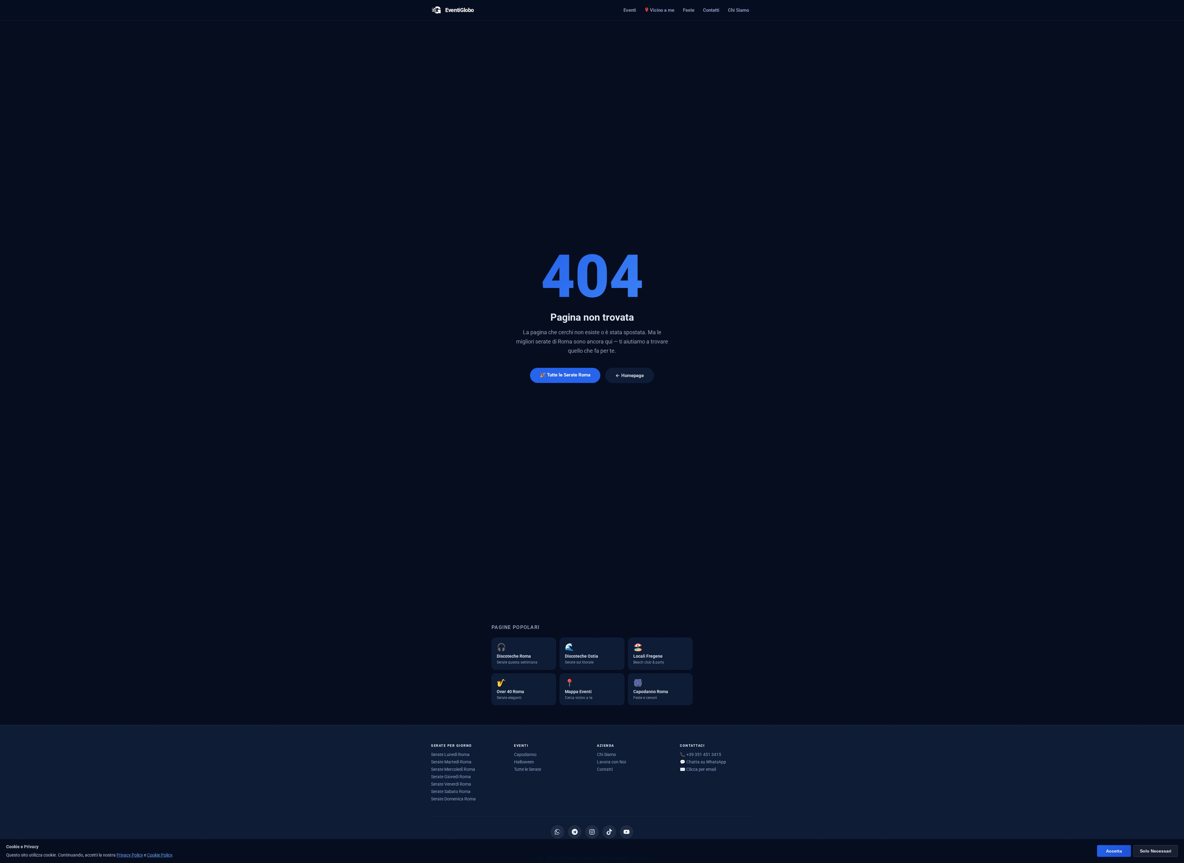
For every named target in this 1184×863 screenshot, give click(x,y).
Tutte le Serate (527, 769)
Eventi (629, 10)
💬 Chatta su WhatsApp (703, 761)
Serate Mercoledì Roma (453, 769)
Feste (688, 10)
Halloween (524, 761)
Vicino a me (662, 10)
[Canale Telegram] (575, 832)
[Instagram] (592, 832)
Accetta (1114, 851)
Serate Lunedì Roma (450, 754)
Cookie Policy (159, 855)
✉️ (698, 769)
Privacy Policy (130, 855)
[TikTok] (609, 832)
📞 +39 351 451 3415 (700, 754)
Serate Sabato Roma (451, 791)
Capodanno (525, 754)
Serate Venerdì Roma (451, 784)
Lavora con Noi (611, 761)
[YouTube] (626, 832)
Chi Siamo (738, 10)
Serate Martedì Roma (451, 761)
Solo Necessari (1155, 851)
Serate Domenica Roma (453, 798)
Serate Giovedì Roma (451, 776)
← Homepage (629, 375)
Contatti (711, 10)
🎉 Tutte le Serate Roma (565, 375)
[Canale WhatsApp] (557, 832)
